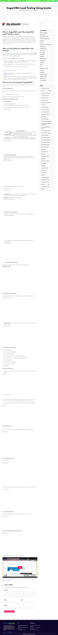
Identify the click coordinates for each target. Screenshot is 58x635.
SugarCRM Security (43, 74)
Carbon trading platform (45, 146)
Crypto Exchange (43, 48)
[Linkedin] (57, 1)
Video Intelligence (43, 80)
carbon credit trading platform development (46, 124)
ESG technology (44, 163)
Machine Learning (43, 58)
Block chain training (44, 97)
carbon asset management (45, 102)
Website (5, 605)
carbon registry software (45, 144)
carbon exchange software (45, 130)
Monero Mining (42, 60)
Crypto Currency (43, 46)
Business (41, 42)
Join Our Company (4, 0)
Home (21, 10)
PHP (41, 66)
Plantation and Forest (44, 68)
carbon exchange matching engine (45, 128)
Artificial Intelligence (43, 32)
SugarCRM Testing (43, 76)
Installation (42, 56)
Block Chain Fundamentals (45, 38)
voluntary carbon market (45, 186)
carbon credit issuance (45, 109)
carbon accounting (44, 100)
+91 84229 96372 (22, 0)
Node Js (41, 64)
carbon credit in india (44, 107)
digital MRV (43, 158)
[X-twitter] (51, 1)
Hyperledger (42, 54)
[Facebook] (49, 1)
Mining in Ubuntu (44, 170)
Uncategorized (42, 78)
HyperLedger (42, 52)
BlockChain (49, 90)
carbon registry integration (45, 142)
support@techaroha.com (13, 0)
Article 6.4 (43, 90)
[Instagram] (53, 1)
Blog (23, 10)
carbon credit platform (45, 114)
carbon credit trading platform (46, 121)
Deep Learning (42, 50)
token (49, 184)
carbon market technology (45, 137)
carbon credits (43, 116)
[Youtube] (55, 1)
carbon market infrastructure (46, 132)
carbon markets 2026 (44, 135)
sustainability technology (45, 179)
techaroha (43, 184)
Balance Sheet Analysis (44, 36)
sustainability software (45, 177)
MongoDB (42, 62)
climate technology (44, 151)
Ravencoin (42, 70)
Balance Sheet (42, 34)
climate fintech (43, 149)
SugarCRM (13, 32)
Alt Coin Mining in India (45, 88)
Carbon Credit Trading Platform (45, 44)
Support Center (43, 0)
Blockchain (42, 40)
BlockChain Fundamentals (45, 93)
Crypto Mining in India (44, 156)
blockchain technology (45, 95)
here (10, 580)
